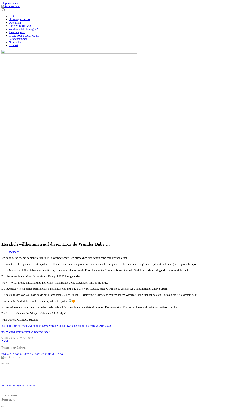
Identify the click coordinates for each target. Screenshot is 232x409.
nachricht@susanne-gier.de (14, 372)
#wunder (14, 251)
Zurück (5, 341)
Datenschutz (22, 388)
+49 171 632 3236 (11, 369)
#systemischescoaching (56, 325)
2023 (20, 354)
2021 (32, 354)
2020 (37, 354)
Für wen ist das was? (21, 25)
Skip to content (10, 3)
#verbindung (35, 325)
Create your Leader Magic (24, 35)
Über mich (15, 22)
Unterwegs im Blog (20, 19)
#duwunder (32, 331)
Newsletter (15, 42)
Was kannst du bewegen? (23, 29)
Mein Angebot (17, 32)
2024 (15, 354)
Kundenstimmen (18, 38)
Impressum (6, 388)
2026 (4, 354)
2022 (26, 354)
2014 (60, 354)
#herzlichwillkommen (13, 331)
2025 (9, 354)
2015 (54, 354)
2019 (43, 354)
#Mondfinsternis (85, 325)
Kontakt (13, 45)
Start (11, 16)
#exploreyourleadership (14, 325)
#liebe (72, 325)
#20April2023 (103, 325)
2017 (48, 354)
